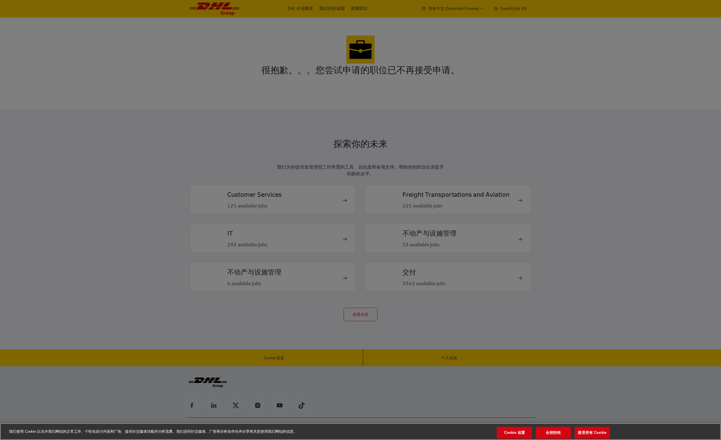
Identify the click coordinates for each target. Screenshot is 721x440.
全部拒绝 (553, 432)
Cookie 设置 (514, 432)
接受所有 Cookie (592, 432)
